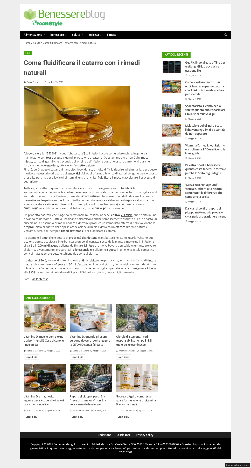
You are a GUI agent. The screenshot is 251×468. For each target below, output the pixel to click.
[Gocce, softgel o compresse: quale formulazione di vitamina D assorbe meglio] (137, 378)
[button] (226, 35)
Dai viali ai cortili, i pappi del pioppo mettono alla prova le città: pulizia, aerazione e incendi (206, 213)
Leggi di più (31, 356)
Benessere (57, 35)
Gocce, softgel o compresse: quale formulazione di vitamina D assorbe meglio (136, 400)
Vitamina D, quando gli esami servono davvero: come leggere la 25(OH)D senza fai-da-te (90, 341)
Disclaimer (123, 435)
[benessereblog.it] (64, 17)
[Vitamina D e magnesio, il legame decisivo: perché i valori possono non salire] (45, 378)
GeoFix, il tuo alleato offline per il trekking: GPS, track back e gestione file (206, 66)
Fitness (111, 35)
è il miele (127, 215)
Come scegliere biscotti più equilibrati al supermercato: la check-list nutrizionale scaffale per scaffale (204, 88)
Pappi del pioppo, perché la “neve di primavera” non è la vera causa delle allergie (88, 400)
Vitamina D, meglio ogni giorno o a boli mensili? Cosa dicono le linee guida (44, 341)
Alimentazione (33, 35)
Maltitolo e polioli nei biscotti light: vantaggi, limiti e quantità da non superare (205, 130)
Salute (76, 35)
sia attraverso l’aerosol (58, 204)
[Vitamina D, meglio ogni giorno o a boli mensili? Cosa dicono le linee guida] (45, 318)
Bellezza (93, 35)
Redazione (104, 435)
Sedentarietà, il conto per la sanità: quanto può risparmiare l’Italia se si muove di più (205, 110)
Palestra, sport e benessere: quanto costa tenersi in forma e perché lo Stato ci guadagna (205, 169)
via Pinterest (40, 279)
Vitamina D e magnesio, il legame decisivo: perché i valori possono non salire (44, 400)
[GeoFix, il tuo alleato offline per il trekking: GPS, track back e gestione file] (171, 67)
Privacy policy (144, 435)
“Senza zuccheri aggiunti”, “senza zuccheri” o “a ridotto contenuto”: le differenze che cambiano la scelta (203, 191)
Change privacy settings (237, 465)
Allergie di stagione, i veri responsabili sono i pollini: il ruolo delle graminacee (134, 341)
